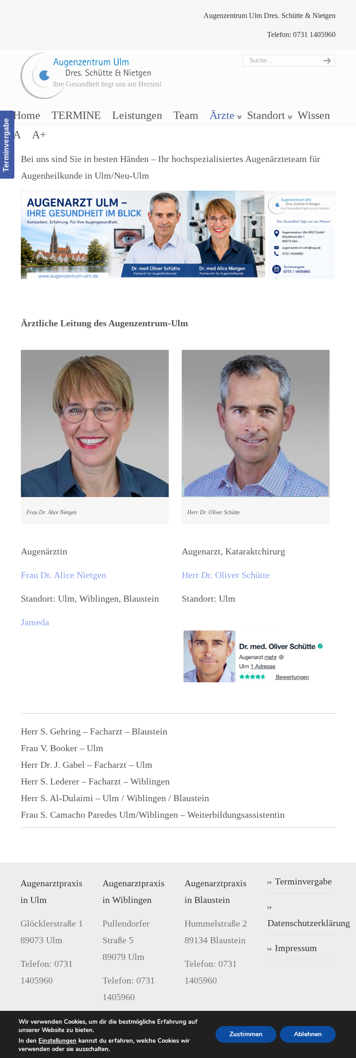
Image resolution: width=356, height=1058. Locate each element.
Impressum (296, 948)
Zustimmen (245, 1034)
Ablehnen (308, 1034)
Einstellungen (57, 1041)
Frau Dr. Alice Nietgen (63, 575)
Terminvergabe (303, 881)
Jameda (35, 622)
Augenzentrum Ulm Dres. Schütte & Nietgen (86, 76)
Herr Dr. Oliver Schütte (226, 575)
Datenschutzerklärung (301, 923)
